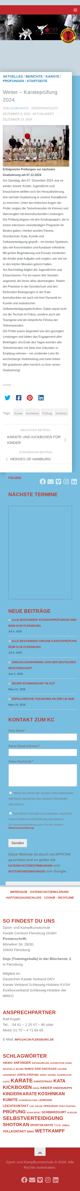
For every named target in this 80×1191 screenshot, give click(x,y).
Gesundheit (9, 1075)
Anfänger (22, 1062)
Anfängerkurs (40, 1063)
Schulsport (34, 1112)
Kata (59, 1080)
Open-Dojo (51, 1106)
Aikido (8, 1062)
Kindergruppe (62, 1088)
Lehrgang (45, 1100)
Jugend (51, 1075)
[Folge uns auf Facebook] (43, 480)
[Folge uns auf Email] (50, 480)
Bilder (20, 1069)
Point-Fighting (67, 1106)
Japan (43, 1075)
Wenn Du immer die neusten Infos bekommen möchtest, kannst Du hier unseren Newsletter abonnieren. (41, 799)
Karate (52, 76)
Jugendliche (64, 1075)
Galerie (62, 1069)
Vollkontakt (14, 1131)
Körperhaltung (28, 1100)
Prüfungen (13, 81)
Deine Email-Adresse (24, 746)
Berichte (34, 76)
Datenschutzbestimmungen (30, 865)
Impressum (18, 891)
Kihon (36, 1088)
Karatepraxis (43, 1081)
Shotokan (61, 413)
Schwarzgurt (54, 1112)
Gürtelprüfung (28, 1074)
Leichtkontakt (15, 1105)
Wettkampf (50, 1130)
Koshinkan (32, 413)
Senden (17, 843)
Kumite (10, 1099)
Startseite (37, 81)
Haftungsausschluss (23, 897)
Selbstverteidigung (33, 1118)
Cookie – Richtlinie (59, 897)
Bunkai (29, 1069)
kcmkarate (19, 108)
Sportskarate (41, 1125)
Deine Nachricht (21, 761)
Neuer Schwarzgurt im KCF (33, 683)
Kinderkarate (20, 1093)
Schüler (72, 1112)
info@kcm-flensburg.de (34, 1039)
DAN (38, 1068)
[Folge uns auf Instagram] (66, 480)
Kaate (6, 1082)
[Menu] (75, 10)
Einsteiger (49, 1069)
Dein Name (17, 730)
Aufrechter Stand (61, 1063)
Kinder (46, 1087)
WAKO (30, 1131)
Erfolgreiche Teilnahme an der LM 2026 (43, 698)
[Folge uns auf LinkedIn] (74, 480)
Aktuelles (13, 76)
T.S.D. (57, 1125)
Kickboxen (17, 1087)
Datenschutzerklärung (21, 827)
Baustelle (9, 1069)
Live (31, 1106)
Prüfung (47, 413)
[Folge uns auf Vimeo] (58, 480)
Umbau (66, 1125)
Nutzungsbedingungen (26, 871)
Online (39, 1106)
